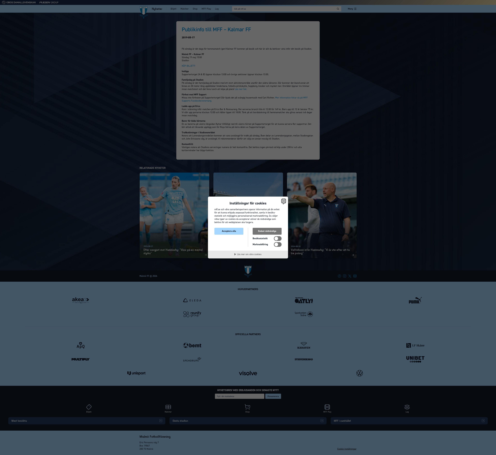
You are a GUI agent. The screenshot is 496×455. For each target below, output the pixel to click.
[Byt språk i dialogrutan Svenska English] (283, 201)
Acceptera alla (229, 231)
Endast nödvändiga (267, 231)
